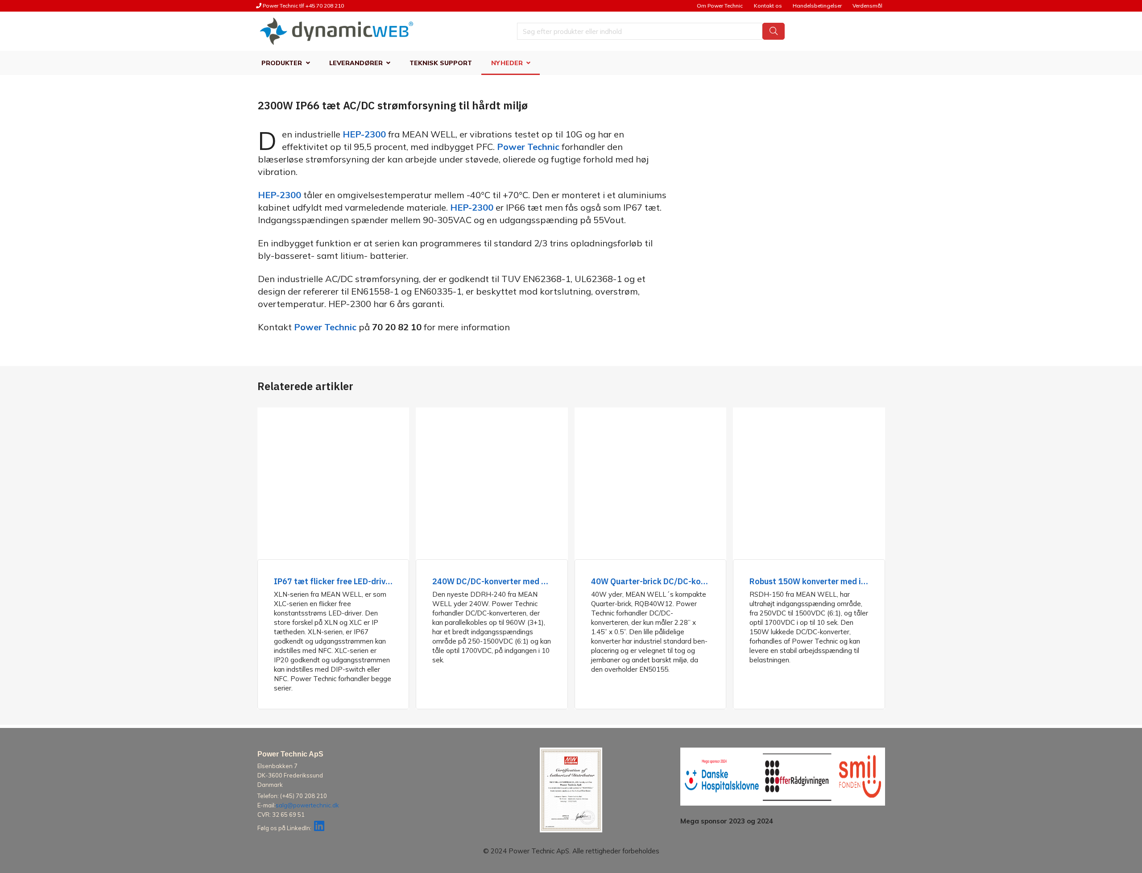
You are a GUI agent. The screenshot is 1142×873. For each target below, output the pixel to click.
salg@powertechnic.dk (307, 805)
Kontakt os (768, 5)
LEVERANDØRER (356, 63)
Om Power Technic (720, 5)
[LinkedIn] (319, 827)
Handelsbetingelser (817, 5)
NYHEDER (507, 63)
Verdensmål (867, 5)
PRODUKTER (281, 63)
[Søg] (773, 31)
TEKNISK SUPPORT (441, 63)
